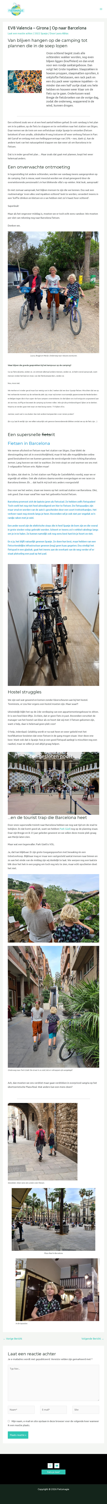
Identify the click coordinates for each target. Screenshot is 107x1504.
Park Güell (65, 828)
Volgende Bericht (93, 1338)
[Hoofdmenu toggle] (101, 9)
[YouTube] (56, 1465)
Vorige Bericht (12, 1338)
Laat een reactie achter (20, 33)
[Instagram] (50, 1465)
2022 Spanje (41, 33)
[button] (53, 1472)
